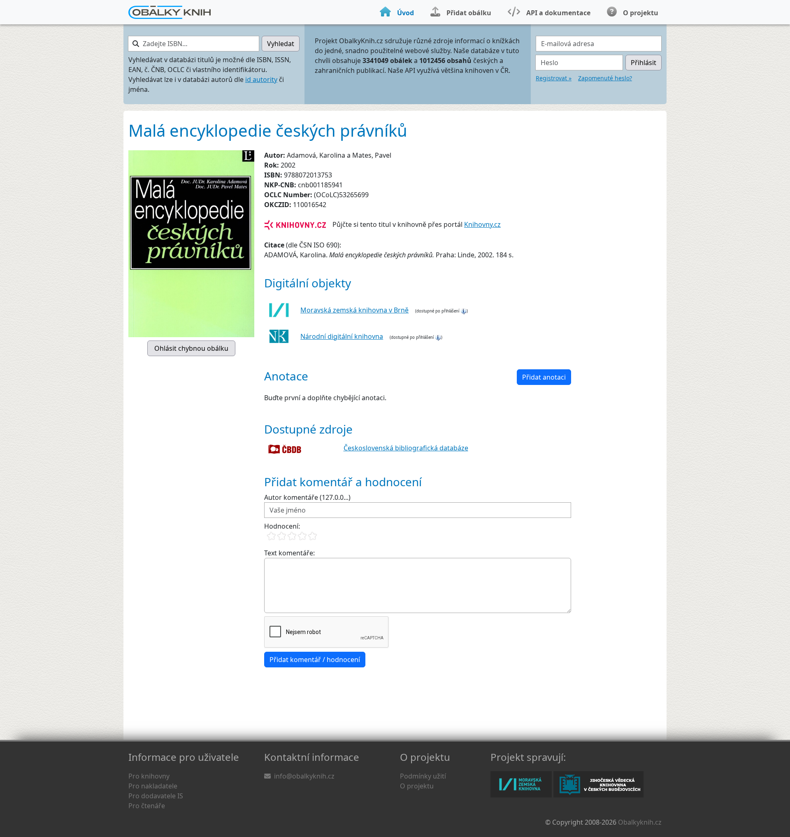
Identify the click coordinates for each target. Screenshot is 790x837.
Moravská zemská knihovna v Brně (354, 310)
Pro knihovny (149, 776)
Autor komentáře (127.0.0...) (307, 497)
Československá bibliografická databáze (406, 447)
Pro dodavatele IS (155, 795)
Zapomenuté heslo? (605, 78)
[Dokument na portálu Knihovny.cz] (295, 224)
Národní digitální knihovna (341, 336)
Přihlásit (643, 62)
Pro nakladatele (152, 785)
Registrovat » (554, 78)
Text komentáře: (289, 552)
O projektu (417, 785)
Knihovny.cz (482, 224)
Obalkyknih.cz (640, 822)
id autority (261, 79)
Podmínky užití (423, 776)
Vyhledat (280, 43)
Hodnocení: (282, 526)
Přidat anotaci (544, 377)
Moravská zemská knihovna (521, 784)
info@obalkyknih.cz (304, 776)
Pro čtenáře (146, 805)
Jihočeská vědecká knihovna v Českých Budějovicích (598, 784)
